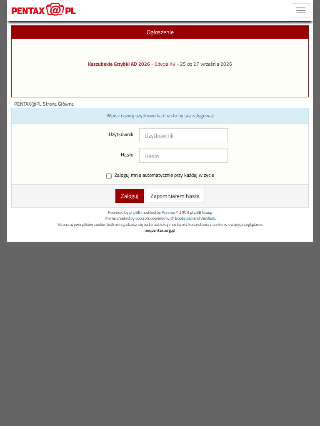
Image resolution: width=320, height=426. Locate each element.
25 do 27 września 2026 (206, 64)
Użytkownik (121, 134)
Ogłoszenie (160, 31)
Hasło (127, 155)
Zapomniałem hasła (175, 195)
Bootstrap (183, 218)
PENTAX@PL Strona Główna (44, 104)
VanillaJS (207, 218)
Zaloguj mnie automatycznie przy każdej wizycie (164, 175)
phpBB (134, 212)
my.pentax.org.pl (160, 230)
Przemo (168, 212)
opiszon (142, 218)
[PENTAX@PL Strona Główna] (44, 10)
